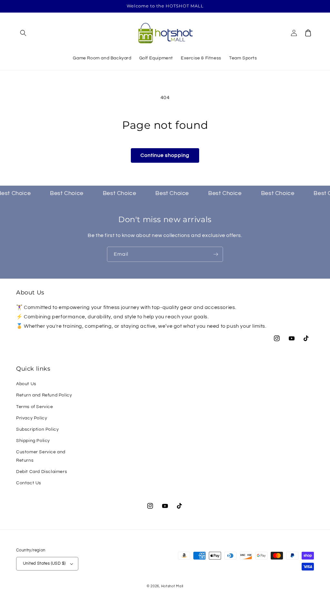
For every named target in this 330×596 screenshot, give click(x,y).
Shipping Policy (33, 440)
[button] (23, 33)
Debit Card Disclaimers (41, 471)
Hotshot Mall (172, 586)
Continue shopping (165, 155)
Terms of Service (34, 407)
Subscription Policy (37, 429)
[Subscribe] (216, 254)
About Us (26, 384)
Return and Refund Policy (44, 395)
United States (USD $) (44, 563)
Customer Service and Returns (40, 456)
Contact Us (28, 483)
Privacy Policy (31, 418)
